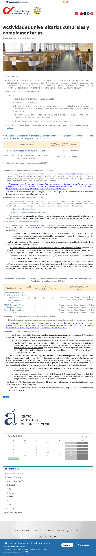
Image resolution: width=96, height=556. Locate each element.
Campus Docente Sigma (17, 481)
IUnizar (10, 497)
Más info (24, 551)
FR (70, 2)
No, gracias (83, 545)
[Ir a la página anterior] (83, 437)
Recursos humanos (15, 512)
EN (66, 2)
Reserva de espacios (15, 473)
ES (63, 2)
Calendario (11, 485)
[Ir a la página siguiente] (87, 437)
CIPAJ (9, 505)
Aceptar (67, 545)
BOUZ (9, 501)
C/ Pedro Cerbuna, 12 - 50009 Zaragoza (31, 531)
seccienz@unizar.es (57, 531)
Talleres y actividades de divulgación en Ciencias (26, 150)
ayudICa (10, 508)
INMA (14, 302)
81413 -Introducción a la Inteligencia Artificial (14, 306)
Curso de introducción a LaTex (14, 311)
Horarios (10, 493)
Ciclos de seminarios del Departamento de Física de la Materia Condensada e (14, 296)
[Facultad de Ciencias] (17, 11)
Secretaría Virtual (14, 477)
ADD (9, 489)
